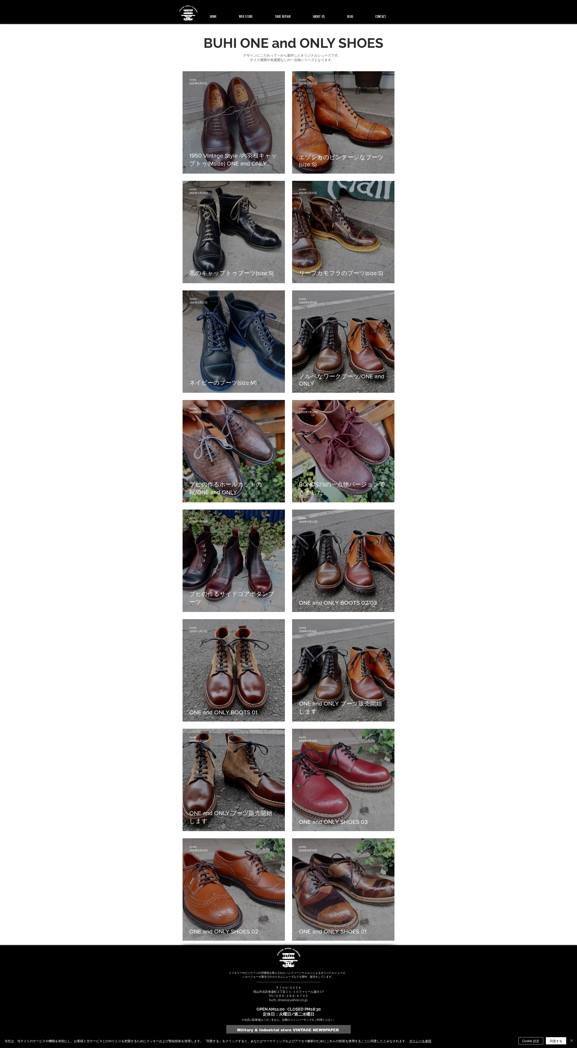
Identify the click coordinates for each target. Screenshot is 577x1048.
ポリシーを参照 (420, 1041)
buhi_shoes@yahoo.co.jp (288, 1000)
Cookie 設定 (530, 1041)
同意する (556, 1041)
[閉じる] (571, 1040)
